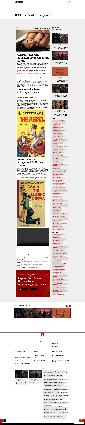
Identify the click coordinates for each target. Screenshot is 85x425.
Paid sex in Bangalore (57, 208)
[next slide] (70, 306)
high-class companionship (58, 174)
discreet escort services (57, 151)
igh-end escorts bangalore (58, 180)
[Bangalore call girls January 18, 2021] (3, 421)
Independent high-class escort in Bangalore (42, 358)
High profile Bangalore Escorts (59, 172)
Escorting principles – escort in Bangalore (59, 258)
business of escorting (57, 138)
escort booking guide (57, 156)
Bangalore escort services (58, 127)
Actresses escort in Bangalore (59, 120)
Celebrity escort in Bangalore (58, 142)
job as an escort (56, 194)
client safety (55, 145)
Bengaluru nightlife (56, 132)
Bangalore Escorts (56, 237)
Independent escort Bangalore (59, 183)
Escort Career (55, 251)
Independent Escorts (57, 186)
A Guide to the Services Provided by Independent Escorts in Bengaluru (61, 97)
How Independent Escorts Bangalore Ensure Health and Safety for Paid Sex (61, 80)
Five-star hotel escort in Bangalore (59, 169)
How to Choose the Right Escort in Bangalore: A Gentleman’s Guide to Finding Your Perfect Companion (61, 113)
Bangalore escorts (56, 129)
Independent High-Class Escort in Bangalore (59, 191)
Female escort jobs (56, 168)
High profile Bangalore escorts (59, 264)
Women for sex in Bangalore (58, 229)
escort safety (55, 158)
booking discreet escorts (58, 136)
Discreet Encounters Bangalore (59, 149)
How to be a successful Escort (58, 178)
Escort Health (55, 253)
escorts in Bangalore (57, 167)
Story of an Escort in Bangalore (59, 289)
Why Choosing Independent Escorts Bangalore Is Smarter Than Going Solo (61, 47)
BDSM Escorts (54, 348)
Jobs (61, 277)
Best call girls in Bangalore (58, 240)
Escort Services (56, 161)
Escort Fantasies (63, 251)
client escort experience (57, 143)
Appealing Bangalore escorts (58, 123)
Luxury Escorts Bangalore (58, 197)
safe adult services (56, 214)
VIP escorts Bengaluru (57, 224)
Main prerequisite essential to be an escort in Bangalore (60, 201)
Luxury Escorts (54, 344)
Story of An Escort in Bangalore (59, 216)
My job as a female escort (58, 203)
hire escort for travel (57, 177)
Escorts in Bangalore (57, 260)
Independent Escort (57, 181)
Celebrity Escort (55, 346)
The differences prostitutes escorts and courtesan (22, 361)
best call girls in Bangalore (58, 133)
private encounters (56, 210)
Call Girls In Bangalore (57, 244)
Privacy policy (51, 424)
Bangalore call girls (56, 124)
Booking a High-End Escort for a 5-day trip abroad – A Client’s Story (61, 64)
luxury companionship (57, 196)
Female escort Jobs (57, 261)
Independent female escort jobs (59, 189)
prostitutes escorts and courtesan (59, 287)
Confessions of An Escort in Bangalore (60, 146)
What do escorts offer (57, 226)
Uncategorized (56, 293)
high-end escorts (56, 175)
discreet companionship (57, 148)
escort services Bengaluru (58, 162)
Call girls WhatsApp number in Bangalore (59, 140)
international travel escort (58, 193)
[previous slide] (67, 306)
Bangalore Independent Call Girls (59, 130)
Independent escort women (58, 184)
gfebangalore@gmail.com (34, 267)
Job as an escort (56, 277)
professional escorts (57, 211)
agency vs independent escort (59, 121)
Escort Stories (62, 256)
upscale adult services (57, 223)
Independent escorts (57, 272)
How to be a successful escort (59, 266)
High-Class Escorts (55, 343)
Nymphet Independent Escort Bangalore (58, 205)
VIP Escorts (65, 223)
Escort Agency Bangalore (58, 155)
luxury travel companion (57, 199)
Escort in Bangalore (63, 253)
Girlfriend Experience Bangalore (59, 171)
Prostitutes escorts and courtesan (59, 213)
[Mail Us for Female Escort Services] (70, 2)
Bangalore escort (56, 126)
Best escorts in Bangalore (58, 135)
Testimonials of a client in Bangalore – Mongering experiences (60, 218)
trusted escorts (56, 221)
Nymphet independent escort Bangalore (58, 284)
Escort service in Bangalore (58, 159)
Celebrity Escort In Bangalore (25, 17)
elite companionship (57, 154)
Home (15, 17)
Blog (18, 17)
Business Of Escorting (57, 243)
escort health (64, 156)
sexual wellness (64, 214)
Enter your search (55, 27)
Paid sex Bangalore (56, 207)
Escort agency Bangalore (58, 250)
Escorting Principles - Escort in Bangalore (59, 165)
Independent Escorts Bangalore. (59, 187)
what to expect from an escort (59, 227)
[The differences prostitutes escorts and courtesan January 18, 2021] (82, 421)
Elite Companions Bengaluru (58, 152)
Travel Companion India (57, 220)
